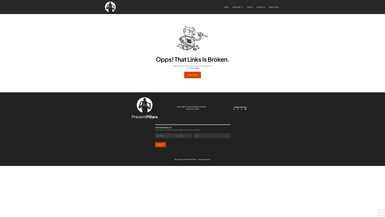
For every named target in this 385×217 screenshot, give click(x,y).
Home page (194, 68)
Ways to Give (274, 7)
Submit (160, 145)
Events (250, 7)
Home (226, 7)
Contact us (261, 7)
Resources (237, 7)
